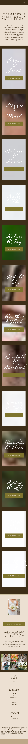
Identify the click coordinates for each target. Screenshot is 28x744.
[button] (24, 2)
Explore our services (14, 624)
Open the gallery (14, 78)
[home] (2, 2)
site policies (14, 741)
